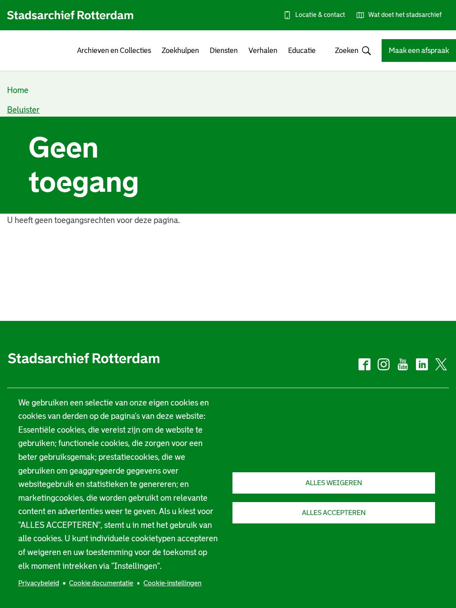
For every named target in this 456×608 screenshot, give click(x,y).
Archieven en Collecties (114, 50)
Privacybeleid (38, 583)
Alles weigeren (333, 482)
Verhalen (262, 50)
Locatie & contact (320, 14)
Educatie (302, 50)
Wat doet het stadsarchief (405, 14)
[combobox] (348, 50)
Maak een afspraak (419, 50)
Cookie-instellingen (172, 583)
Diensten (224, 50)
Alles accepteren (334, 512)
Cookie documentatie (101, 583)
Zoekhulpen (180, 50)
